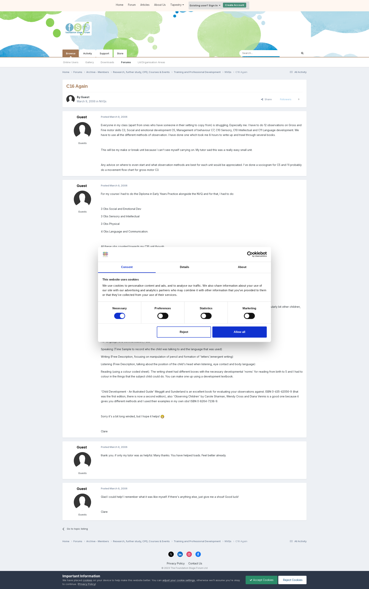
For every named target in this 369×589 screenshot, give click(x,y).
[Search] (302, 53)
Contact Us (195, 563)
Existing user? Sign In (204, 5)
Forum (132, 4)
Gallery (89, 62)
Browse (70, 53)
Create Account (234, 5)
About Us (160, 4)
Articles (145, 4)
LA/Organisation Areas (151, 62)
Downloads (107, 62)
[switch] (162, 316)
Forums (126, 62)
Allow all (239, 331)
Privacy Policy (176, 563)
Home (119, 4)
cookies (87, 580)
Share (267, 99)
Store (120, 53)
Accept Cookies (262, 580)
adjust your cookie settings (178, 580)
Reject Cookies (292, 580)
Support (104, 53)
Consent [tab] (127, 267)
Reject (184, 331)
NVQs (102, 101)
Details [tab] (184, 267)
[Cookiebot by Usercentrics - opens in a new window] (250, 254)
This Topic (287, 53)
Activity (87, 53)
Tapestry (176, 4)
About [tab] (242, 267)
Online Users (70, 62)
